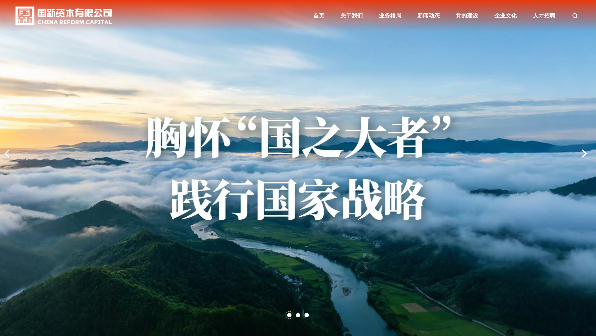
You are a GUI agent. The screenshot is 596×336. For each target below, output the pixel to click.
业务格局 (390, 15)
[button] (289, 315)
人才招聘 (544, 15)
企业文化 (505, 15)
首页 (318, 15)
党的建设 (467, 15)
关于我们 (352, 15)
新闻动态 (429, 15)
